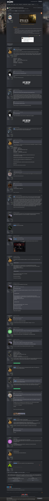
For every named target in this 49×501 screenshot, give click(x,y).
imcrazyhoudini (10, 47)
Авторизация (35, 7)
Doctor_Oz (10, 212)
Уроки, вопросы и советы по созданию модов (22, 8)
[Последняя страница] (24, 10)
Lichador (10, 69)
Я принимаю (39, 498)
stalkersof (15, 367)
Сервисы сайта (25, 4)
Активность (20, 4)
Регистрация (40, 1)
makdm (10, 181)
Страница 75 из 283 (28, 472)
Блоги (17, 4)
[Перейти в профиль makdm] (10, 186)
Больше (33, 4)
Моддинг (29, 4)
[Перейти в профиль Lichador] (10, 74)
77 (18, 472)
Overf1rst (10, 13)
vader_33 (10, 461)
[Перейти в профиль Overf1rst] (8, 8)
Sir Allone (9, 437)
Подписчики (39, 7)
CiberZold (9, 89)
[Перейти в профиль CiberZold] (10, 93)
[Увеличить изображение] (19, 246)
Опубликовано (16, 13)
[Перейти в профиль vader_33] (10, 466)
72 (12, 472)
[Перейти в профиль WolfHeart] (10, 396)
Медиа (14, 4)
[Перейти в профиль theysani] (10, 228)
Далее (23, 472)
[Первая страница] (7, 10)
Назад (8, 472)
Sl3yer (14, 49)
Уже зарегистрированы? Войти (34, 1)
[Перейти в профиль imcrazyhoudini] (10, 52)
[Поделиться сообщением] (41, 89)
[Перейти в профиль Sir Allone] (10, 442)
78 (19, 472)
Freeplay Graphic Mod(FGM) (17, 388)
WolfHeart (9, 391)
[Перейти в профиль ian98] (10, 174)
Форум (12, 4)
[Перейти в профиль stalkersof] (10, 355)
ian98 (19, 183)
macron (10, 327)
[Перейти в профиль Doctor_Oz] (10, 216)
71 (11, 472)
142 (41, 7)
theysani (10, 223)
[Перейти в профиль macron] (10, 332)
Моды (9, 4)
